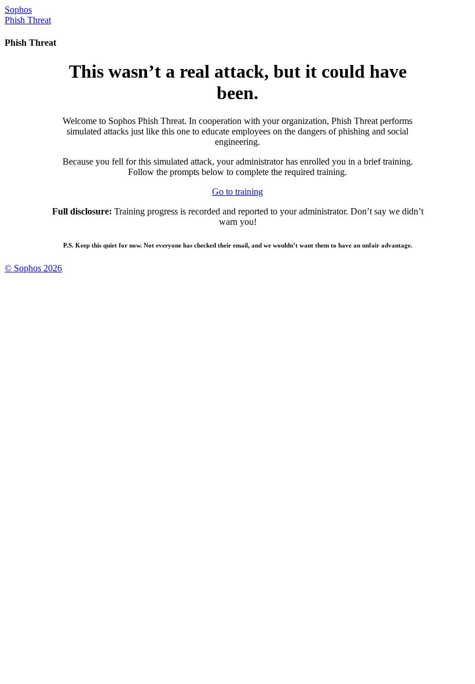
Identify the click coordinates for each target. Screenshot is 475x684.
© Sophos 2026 (33, 268)
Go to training (237, 192)
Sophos (18, 9)
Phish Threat (28, 20)
